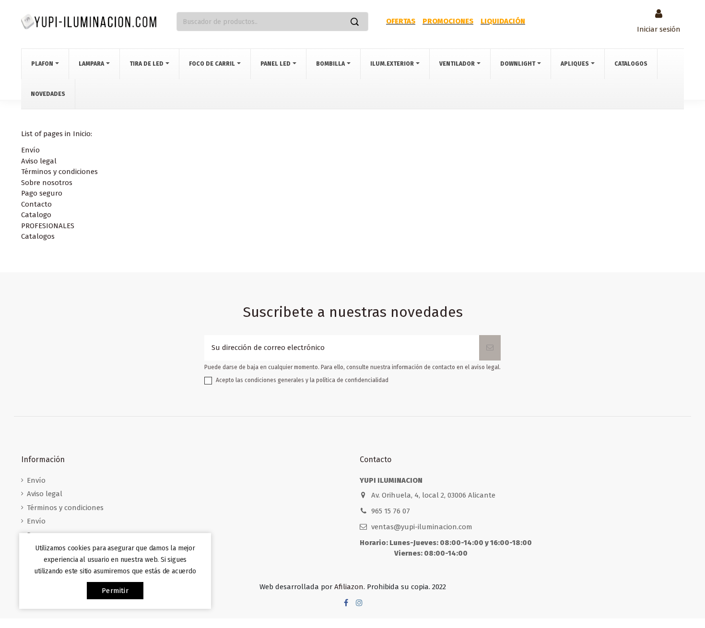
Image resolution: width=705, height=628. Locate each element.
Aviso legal (39, 161)
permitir (115, 590)
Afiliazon (349, 586)
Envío (30, 150)
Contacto (36, 204)
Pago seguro (41, 193)
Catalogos (38, 236)
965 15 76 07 (390, 511)
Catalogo (36, 214)
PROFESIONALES (47, 225)
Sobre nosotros (46, 182)
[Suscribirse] (490, 348)
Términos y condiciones (59, 171)
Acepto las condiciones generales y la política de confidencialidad (302, 380)
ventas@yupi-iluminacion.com (421, 527)
